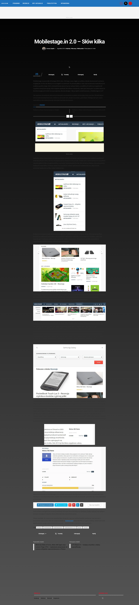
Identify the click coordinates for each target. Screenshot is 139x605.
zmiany (86, 527)
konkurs (39, 527)
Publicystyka (52, 3)
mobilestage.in (58, 527)
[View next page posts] (71, 116)
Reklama (43, 598)
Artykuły (68, 48)
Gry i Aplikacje (37, 3)
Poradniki (16, 3)
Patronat (49, 598)
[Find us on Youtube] (130, 3)
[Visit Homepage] (4, 3)
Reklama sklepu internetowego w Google (46, 110)
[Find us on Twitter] (126, 3)
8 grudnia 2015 (61, 48)
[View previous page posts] (67, 116)
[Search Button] (137, 3)
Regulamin (56, 598)
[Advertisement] (69, 11)
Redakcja (36, 598)
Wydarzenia (65, 3)
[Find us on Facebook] (121, 3)
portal (80, 527)
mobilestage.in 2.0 (70, 527)
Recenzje (26, 3)
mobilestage (47, 527)
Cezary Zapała (50, 48)
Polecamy (73, 48)
